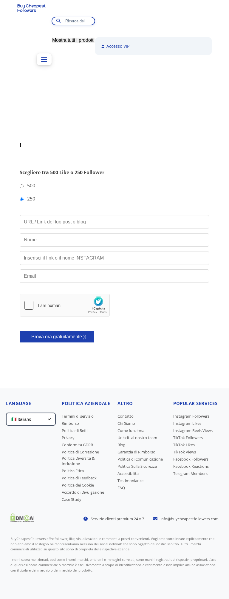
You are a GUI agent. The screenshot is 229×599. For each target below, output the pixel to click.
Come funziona (130, 430)
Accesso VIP (117, 46)
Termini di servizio (78, 416)
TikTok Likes (184, 444)
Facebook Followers (190, 459)
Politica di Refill (75, 430)
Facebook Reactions (191, 466)
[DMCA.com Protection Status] (22, 520)
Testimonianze (130, 480)
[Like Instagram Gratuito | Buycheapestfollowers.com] (34, 15)
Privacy (68, 437)
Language (18, 403)
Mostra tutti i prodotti (73, 40)
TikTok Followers (188, 437)
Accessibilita (128, 473)
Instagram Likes (187, 423)
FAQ (121, 487)
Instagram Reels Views (193, 430)
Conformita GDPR (77, 444)
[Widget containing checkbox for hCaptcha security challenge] (65, 305)
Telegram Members (190, 473)
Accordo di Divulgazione (83, 492)
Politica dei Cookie (78, 485)
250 (31, 198)
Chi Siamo (126, 423)
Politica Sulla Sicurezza (137, 466)
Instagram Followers (191, 416)
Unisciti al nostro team (137, 437)
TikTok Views (184, 452)
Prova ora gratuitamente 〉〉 (58, 336)
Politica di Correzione (80, 452)
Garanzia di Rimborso (136, 452)
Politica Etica (73, 470)
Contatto (125, 416)
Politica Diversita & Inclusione (78, 461)
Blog (121, 444)
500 (31, 185)
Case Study (71, 499)
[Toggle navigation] (44, 59)
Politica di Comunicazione (140, 459)
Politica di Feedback (79, 478)
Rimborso (70, 423)
